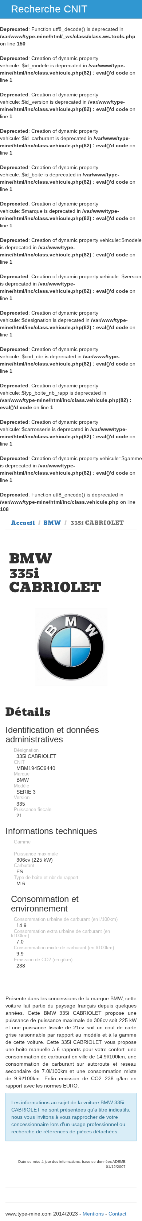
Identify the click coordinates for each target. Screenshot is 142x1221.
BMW (52, 523)
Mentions (93, 1214)
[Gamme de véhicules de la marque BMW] (70, 647)
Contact (117, 1214)
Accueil (23, 523)
